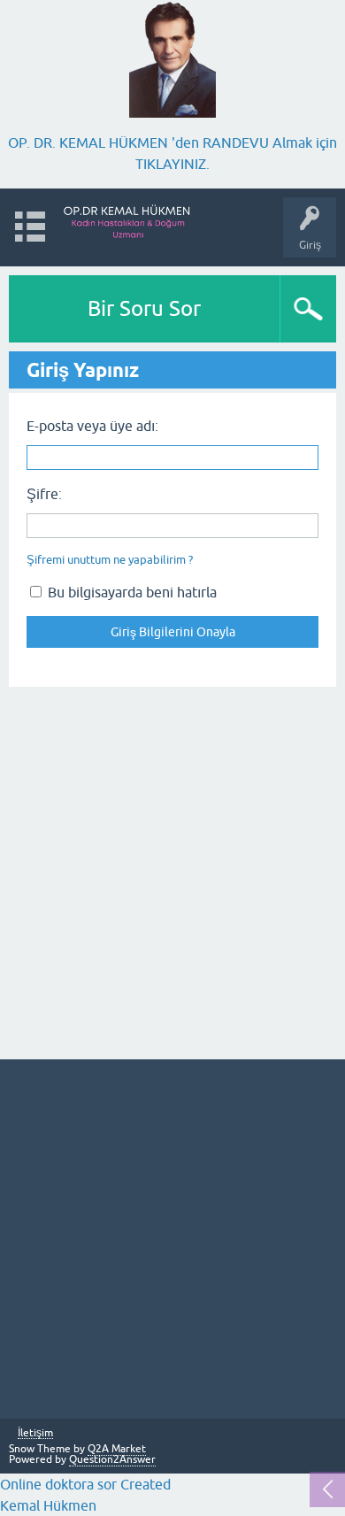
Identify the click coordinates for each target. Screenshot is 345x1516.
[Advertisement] (172, 870)
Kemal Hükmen (48, 1505)
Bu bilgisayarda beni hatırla (130, 592)
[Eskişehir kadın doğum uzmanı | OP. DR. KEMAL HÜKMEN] (127, 219)
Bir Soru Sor (144, 308)
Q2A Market (117, 1449)
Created (144, 1484)
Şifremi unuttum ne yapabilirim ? (110, 559)
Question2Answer (112, 1459)
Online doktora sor (58, 1484)
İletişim (35, 1433)
